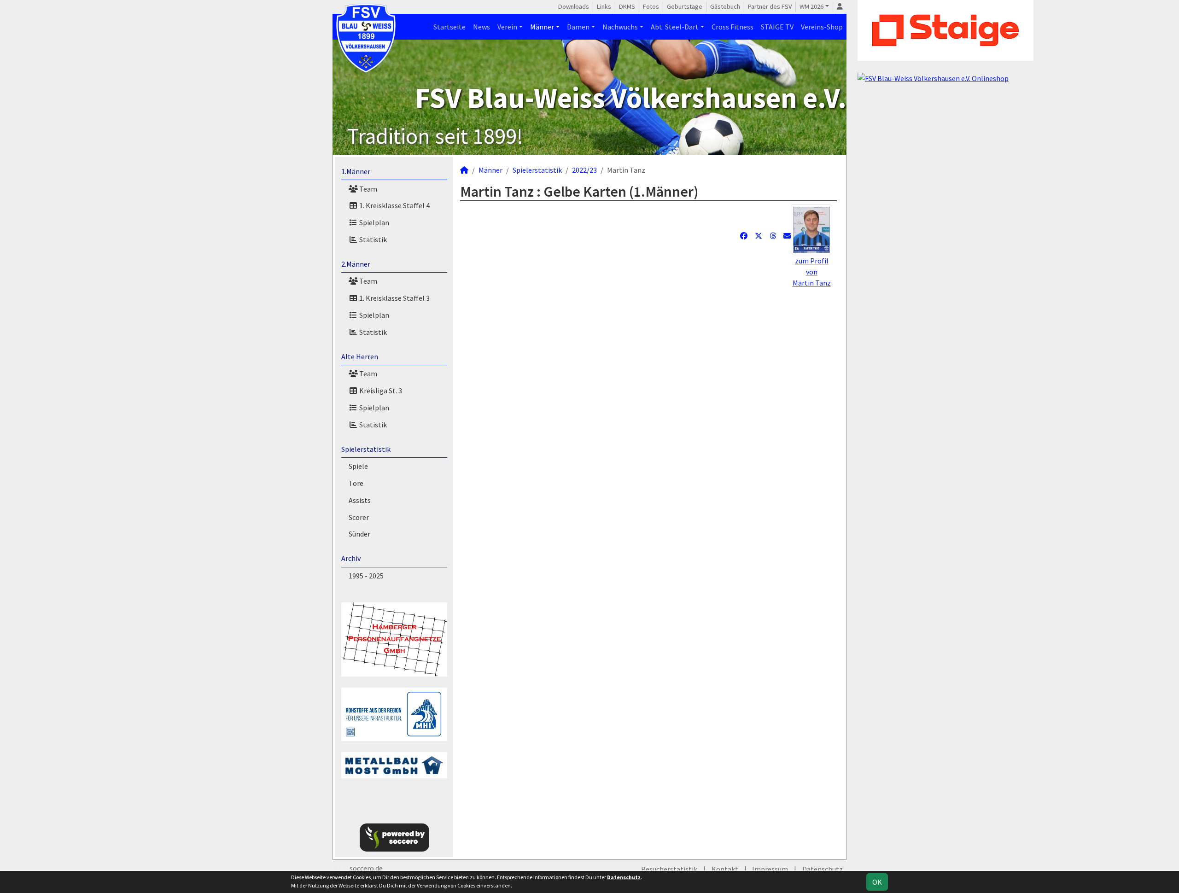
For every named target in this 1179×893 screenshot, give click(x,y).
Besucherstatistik (669, 869)
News (481, 26)
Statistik (372, 239)
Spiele (358, 466)
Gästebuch (725, 6)
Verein (507, 26)
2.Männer (355, 263)
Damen (578, 26)
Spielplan (373, 222)
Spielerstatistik (366, 449)
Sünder (359, 533)
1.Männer (355, 171)
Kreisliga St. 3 (380, 390)
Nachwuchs (620, 26)
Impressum (770, 869)
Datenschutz (822, 869)
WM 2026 (811, 6)
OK (877, 882)
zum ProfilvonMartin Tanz (812, 271)
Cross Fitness (732, 26)
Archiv (351, 558)
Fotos (651, 6)
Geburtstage (684, 6)
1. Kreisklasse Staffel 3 (394, 298)
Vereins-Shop (822, 26)
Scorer (359, 517)
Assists (360, 500)
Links (604, 6)
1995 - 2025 (366, 575)
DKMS (627, 6)
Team (367, 188)
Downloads (573, 6)
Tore (356, 483)
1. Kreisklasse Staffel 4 (394, 205)
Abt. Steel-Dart (675, 26)
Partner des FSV (770, 6)
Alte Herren (359, 356)
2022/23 (584, 170)
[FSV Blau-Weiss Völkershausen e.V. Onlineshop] (933, 77)
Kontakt (725, 869)
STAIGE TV (777, 26)
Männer (542, 26)
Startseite (449, 26)
